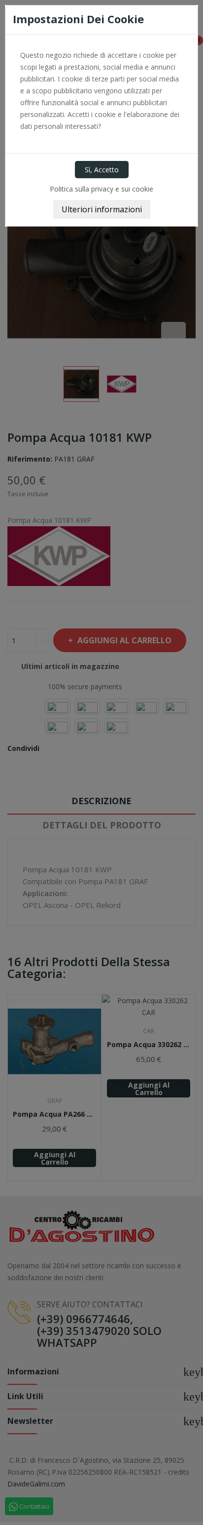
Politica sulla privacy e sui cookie (101, 189)
